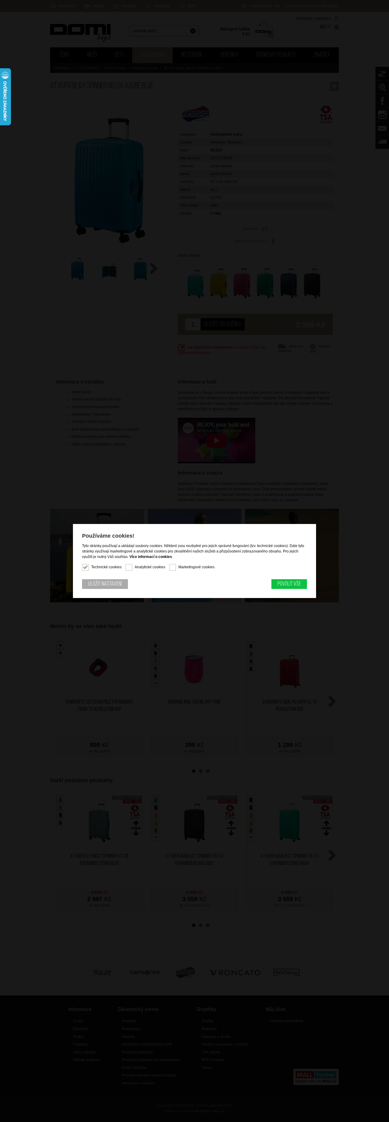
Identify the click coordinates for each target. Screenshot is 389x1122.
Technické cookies (106, 567)
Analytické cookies (150, 567)
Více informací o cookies (150, 557)
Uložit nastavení (105, 584)
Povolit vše (289, 584)
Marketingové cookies (196, 567)
